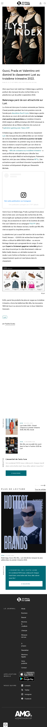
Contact (24, 667)
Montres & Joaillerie (24, 624)
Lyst (4, 135)
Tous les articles (40, 489)
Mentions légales (24, 655)
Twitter (27, 690)
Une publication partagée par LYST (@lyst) (23, 204)
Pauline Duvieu (31, 82)
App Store (26, 674)
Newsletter (25, 650)
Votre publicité (24, 662)
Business (24, 613)
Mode (23, 608)
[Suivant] (43, 485)
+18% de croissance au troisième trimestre (25, 150)
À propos (23, 644)
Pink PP (32, 223)
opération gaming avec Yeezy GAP (16, 128)
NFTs (36, 159)
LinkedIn (27, 685)
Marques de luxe (24, 636)
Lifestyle (24, 630)
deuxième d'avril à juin (20, 113)
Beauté (23, 617)
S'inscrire (16, 473)
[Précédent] (37, 485)
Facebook (28, 698)
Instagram (28, 694)
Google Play (26, 679)
